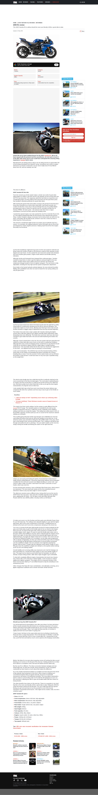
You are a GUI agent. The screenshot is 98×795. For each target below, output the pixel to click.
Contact (51, 778)
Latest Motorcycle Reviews (26, 22)
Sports (39, 71)
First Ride (73, 228)
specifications (35, 726)
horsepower (45, 726)
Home (14, 22)
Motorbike (39, 22)
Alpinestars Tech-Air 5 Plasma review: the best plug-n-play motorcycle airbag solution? (76, 122)
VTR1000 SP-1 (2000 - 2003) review (46, 736)
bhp (40, 726)
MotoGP (15, 743)
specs (24, 726)
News (20, 2)
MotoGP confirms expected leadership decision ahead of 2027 (20, 746)
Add (56, 64)
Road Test (73, 209)
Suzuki (15, 408)
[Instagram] (18, 780)
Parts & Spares (17, 728)
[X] (22, 780)
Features (40, 2)
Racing (32, 2)
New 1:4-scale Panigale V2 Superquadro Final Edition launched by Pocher (19, 754)
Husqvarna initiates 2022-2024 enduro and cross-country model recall (43, 754)
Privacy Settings (53, 780)
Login (51, 781)
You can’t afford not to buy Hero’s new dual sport (76, 231)
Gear (72, 91)
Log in (83, 2)
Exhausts (50, 726)
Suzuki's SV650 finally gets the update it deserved (76, 113)
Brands (47, 2)
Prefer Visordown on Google (24, 64)
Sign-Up (51, 783)
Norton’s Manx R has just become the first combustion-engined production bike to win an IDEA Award (20, 762)
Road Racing (40, 743)
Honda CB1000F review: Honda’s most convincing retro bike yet (43, 762)
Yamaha (16, 71)
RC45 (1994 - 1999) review (20, 736)
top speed (28, 726)
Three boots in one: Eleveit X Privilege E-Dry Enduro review (77, 203)
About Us (51, 776)
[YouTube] (25, 780)
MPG (17, 726)
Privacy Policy (67, 140)
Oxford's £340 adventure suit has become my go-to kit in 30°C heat (77, 194)
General (15, 751)
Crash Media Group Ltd (19, 783)
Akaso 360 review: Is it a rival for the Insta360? (77, 93)
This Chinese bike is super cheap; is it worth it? (76, 212)
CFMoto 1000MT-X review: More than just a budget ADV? (77, 222)
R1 (50, 155)
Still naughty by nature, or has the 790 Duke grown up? (77, 103)
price (20, 726)
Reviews (25, 2)
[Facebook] (14, 780)
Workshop (55, 2)
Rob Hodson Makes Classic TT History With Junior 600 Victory (44, 746)
